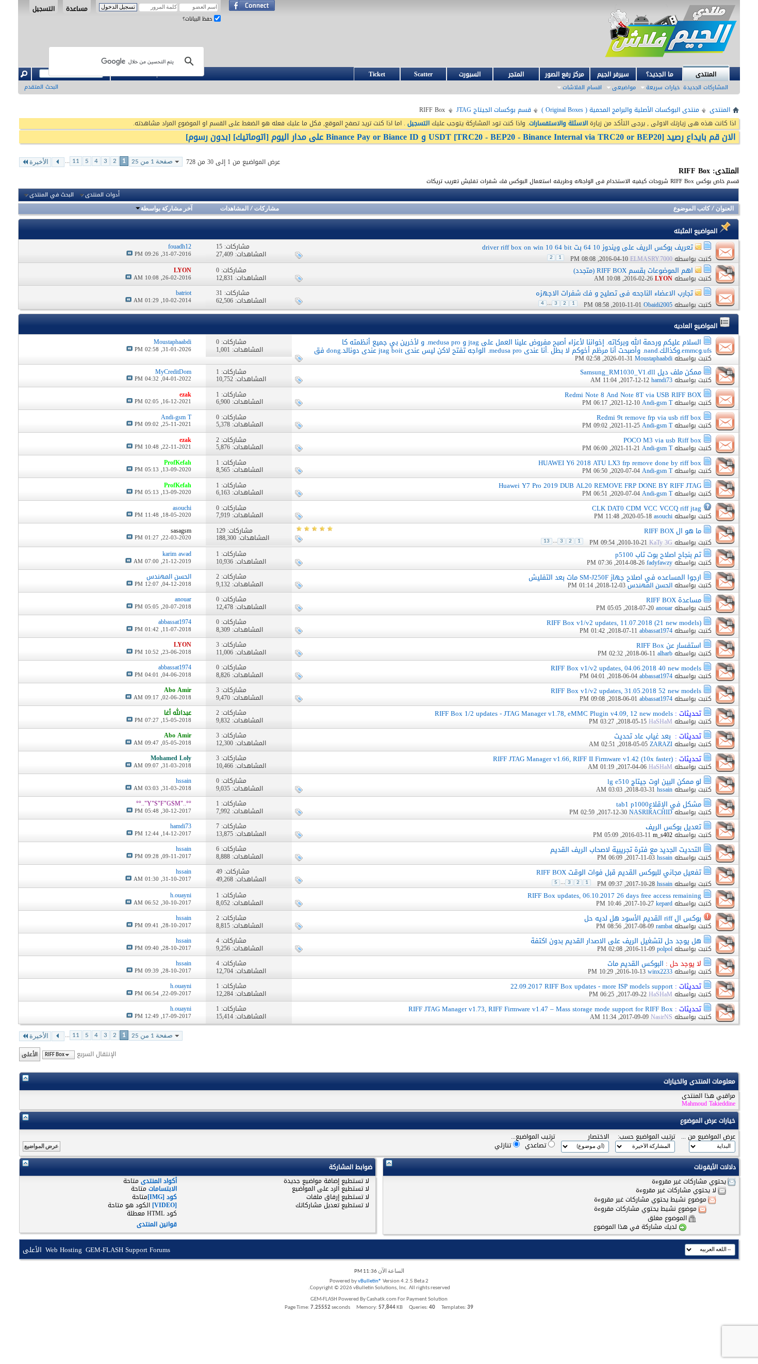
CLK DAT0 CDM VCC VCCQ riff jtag (646, 508)
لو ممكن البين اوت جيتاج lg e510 (654, 781)
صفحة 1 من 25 (152, 161)
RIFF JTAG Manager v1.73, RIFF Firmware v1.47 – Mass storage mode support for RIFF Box (540, 1009)
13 (546, 541)
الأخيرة (38, 162)
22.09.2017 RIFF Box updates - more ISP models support (591, 986)
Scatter (423, 74)
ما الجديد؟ (659, 74)
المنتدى (706, 74)
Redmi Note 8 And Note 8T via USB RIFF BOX (633, 394)
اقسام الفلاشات (582, 87)
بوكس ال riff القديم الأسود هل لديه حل (642, 918)
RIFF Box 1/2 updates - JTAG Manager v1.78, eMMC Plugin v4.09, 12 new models (554, 713)
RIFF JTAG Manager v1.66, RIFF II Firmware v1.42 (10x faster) (583, 758)
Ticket (377, 74)
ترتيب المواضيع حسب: (646, 1137)
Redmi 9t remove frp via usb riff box (649, 417)
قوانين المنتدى (157, 1224)
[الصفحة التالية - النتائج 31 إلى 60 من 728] (58, 162)
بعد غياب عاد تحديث (642, 736)
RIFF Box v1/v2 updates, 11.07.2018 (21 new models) (624, 622)
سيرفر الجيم (613, 74)
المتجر (516, 74)
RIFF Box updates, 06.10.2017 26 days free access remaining (614, 895)
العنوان (725, 209)
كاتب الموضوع (691, 209)
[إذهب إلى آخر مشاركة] (129, 254)
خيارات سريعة (663, 87)
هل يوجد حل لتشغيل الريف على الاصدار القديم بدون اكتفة (616, 940)
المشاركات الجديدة (705, 87)
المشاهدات (234, 209)
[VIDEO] (164, 1205)
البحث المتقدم (41, 86)
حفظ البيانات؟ (198, 19)
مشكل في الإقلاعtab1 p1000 (658, 804)
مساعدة (77, 8)
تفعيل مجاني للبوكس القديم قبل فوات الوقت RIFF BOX (618, 872)
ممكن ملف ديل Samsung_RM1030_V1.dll (640, 372)
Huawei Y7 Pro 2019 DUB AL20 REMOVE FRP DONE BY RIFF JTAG (600, 485)
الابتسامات (163, 1188)
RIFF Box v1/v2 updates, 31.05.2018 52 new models (626, 690)
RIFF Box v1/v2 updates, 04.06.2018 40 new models (626, 668)
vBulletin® (370, 1281)
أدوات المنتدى (102, 195)
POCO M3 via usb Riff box (662, 440)
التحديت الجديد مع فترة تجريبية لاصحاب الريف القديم (625, 849)
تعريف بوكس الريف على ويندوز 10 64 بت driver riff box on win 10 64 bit (587, 247)
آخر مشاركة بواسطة (166, 209)
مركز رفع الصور (564, 74)
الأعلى (30, 1054)
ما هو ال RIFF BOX (672, 530)
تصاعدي (536, 1145)
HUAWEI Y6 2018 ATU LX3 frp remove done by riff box (619, 462)
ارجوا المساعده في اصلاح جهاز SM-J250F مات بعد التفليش (615, 577)
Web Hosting (63, 1249)
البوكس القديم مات (635, 963)
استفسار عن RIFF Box (668, 645)
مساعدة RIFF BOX (673, 600)
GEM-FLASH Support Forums (128, 1249)
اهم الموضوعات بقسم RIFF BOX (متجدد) (633, 270)
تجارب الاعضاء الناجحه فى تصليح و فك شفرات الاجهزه (614, 293)
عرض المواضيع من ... (708, 1137)
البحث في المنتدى (51, 195)
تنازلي (504, 1145)
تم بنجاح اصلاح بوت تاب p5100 (658, 554)
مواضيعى (624, 87)
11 (75, 161)
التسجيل (43, 8)
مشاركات (266, 209)
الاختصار (598, 1137)
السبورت (470, 74)
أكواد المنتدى (159, 1181)
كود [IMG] (162, 1197)
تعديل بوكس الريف (673, 826)
